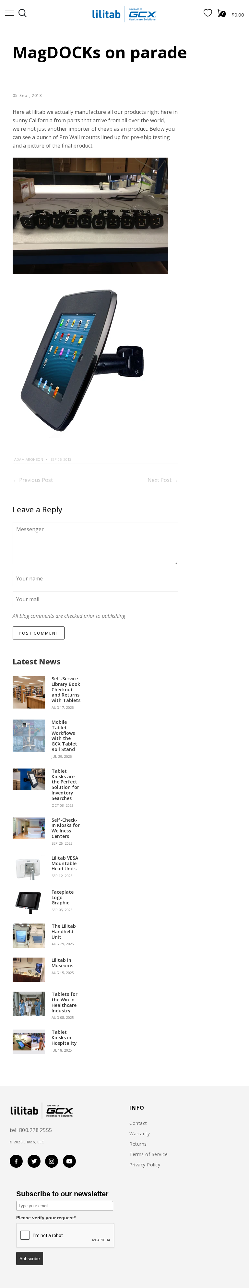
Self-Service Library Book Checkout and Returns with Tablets (66, 689)
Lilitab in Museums (62, 963)
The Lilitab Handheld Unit (64, 932)
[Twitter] (90, 459)
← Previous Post (33, 479)
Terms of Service (148, 1154)
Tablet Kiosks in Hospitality (64, 1038)
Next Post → (163, 479)
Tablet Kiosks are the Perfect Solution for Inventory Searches (65, 785)
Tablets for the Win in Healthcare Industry (64, 1002)
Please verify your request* (46, 1217)
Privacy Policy (144, 1165)
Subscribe (29, 1258)
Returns (138, 1144)
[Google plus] (104, 459)
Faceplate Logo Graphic (63, 897)
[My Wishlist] (208, 14)
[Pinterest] (98, 459)
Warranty (139, 1134)
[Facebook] (82, 459)
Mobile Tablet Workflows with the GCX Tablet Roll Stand (64, 736)
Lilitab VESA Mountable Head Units (65, 863)
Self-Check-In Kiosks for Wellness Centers (66, 828)
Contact (138, 1123)
